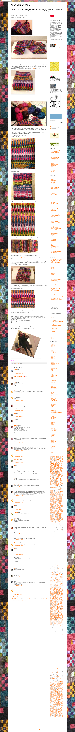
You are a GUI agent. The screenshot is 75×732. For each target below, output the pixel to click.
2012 (52, 319)
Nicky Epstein (60, 629)
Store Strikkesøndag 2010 (56, 670)
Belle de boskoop (57, 473)
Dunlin (59, 509)
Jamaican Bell (58, 572)
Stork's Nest (59, 671)
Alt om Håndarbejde (58, 460)
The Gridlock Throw (59, 689)
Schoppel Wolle (53, 430)
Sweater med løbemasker (58, 684)
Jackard (53, 571)
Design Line (56, 499)
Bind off (54, 476)
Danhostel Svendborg (59, 497)
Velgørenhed (54, 704)
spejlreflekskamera (59, 666)
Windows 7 (51, 709)
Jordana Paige (52, 576)
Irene (53, 569)
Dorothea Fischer (52, 503)
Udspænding (56, 700)
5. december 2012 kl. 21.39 (18, 495)
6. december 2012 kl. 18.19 (18, 576)
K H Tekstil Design (59, 579)
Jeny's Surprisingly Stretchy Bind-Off (56, 574)
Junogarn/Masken (53, 398)
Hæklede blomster (59, 561)
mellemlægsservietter (59, 618)
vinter (60, 706)
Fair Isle (56, 517)
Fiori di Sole (59, 527)
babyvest (51, 471)
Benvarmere (53, 198)
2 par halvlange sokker (54, 241)
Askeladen (51, 465)
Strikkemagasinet (60, 677)
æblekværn (55, 713)
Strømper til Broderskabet (55, 152)
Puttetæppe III (53, 166)
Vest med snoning (53, 705)
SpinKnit (51, 667)
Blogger (39, 729)
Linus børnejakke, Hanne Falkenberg (57, 259)
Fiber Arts (52, 523)
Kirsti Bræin (52, 587)
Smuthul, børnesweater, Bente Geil (56, 228)
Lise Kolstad (60, 601)
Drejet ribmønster (58, 504)
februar (53, 332)
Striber (52, 674)
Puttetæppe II (53, 171)
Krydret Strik (60, 592)
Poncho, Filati (53, 216)
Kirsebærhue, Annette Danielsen (56, 250)
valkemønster (58, 703)
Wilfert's (52, 449)
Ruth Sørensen (53, 428)
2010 (52, 337)
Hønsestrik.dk (59, 563)
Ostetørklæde (53, 273)
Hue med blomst (53, 240)
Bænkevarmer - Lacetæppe (55, 157)
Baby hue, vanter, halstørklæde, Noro (56, 263)
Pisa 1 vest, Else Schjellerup (55, 222)
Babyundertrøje (56, 470)
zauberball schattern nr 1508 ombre (55, 712)
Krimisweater (55, 592)
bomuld (54, 482)
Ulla (14, 478)
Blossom (53, 481)
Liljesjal (51, 600)
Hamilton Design (53, 387)
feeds (62, 522)
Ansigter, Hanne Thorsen (55, 290)
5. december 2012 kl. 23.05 (18, 509)
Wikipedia (52, 448)
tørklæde (51, 700)
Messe (58, 619)
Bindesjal (58, 476)
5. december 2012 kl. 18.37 (18, 442)
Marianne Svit (53, 418)
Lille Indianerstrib (53, 180)
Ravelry (52, 425)
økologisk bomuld (53, 716)
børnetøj (61, 486)
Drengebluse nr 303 (53, 505)
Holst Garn (52, 392)
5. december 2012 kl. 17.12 (18, 379)
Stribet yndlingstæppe (54, 151)
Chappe (56, 491)
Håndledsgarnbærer (52, 565)
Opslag (52, 126)
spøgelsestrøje (52, 668)
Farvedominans (59, 520)
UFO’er (15, 61)
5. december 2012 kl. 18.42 (18, 450)
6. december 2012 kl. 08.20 (18, 533)
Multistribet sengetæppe (59, 625)
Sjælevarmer (53, 234)
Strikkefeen (52, 436)
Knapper (56, 587)
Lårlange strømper (54, 153)
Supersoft (55, 682)
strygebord (55, 680)
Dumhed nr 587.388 (53, 509)
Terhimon (54, 689)
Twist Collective (53, 441)
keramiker (60, 584)
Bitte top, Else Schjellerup (55, 229)
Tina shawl (59, 692)
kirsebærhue (61, 585)
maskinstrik (60, 614)
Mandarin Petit (59, 607)
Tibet (62, 691)
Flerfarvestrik (51, 528)
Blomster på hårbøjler (54, 217)
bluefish (57, 481)
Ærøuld (62, 715)
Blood (55, 480)
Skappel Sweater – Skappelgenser (57, 321)
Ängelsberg (54, 715)
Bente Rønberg (53, 352)
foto (56, 529)
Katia (56, 584)
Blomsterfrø (51, 480)
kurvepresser (52, 594)
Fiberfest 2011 (57, 523)
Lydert (15, 419)
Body (50, 482)
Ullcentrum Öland (55, 702)
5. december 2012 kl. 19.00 (18, 462)
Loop (50, 603)
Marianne (15, 369)
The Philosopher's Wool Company (56, 439)
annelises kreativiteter (17, 498)
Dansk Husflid (53, 364)
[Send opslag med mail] (21, 363)
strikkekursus (55, 677)
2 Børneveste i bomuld (54, 247)
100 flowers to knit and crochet (54, 456)
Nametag (58, 627)
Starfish (57, 668)
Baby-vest (52, 162)
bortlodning (57, 482)
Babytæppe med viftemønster (55, 156)
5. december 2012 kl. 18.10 (18, 416)
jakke (50, 572)
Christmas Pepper (52, 494)
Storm (58, 672)
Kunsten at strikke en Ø (53, 593)
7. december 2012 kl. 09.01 (18, 585)
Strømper (52, 253)
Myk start (60, 626)
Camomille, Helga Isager (55, 186)
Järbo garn (54, 579)
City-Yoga (61, 494)
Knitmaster (60, 587)
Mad (56, 605)
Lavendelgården (53, 411)
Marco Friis (51, 610)
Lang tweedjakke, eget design (55, 298)
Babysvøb (60, 469)
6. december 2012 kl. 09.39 (18, 545)
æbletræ (51, 715)
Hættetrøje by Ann (53, 562)
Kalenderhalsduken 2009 (55, 246)
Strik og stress (53, 675)
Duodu (52, 369)
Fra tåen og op (55, 530)
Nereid (51, 629)
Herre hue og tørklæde (54, 194)
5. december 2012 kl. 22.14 (18, 502)
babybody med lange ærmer (58, 467)
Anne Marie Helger (59, 462)
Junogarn (59, 578)
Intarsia (56, 568)
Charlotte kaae (16, 542)
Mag (59, 605)
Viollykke (51, 707)
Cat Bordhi (52, 357)
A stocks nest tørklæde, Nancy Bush (56, 238)
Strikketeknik (51, 680)
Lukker (58, 604)
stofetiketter (60, 669)
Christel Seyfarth (53, 359)
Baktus (52, 232)
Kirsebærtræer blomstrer (54, 586)
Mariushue (59, 612)
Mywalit (51, 627)
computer (52, 495)
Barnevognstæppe (54, 472)
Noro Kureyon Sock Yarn (57, 632)
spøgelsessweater (59, 667)
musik (56, 626)
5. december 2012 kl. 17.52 (18, 392)
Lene (55, 599)
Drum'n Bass (59, 507)
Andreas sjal (61, 461)
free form (56, 531)
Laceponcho (51, 596)
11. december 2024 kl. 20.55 (18, 594)
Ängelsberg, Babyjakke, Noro (55, 262)
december (53, 320)
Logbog (55, 602)
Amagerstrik (52, 344)
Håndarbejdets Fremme (54, 395)
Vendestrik (58, 704)
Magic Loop (55, 606)
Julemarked (53, 329)
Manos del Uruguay (56, 608)
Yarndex (52, 452)
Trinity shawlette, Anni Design (55, 215)
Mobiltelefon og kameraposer (55, 235)
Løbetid (62, 604)
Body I (52, 172)
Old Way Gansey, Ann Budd (55, 187)
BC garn (59, 472)
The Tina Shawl (55, 691)
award (55, 466)
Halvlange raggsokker (54, 233)
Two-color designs (52, 698)
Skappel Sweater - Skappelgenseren (56, 150)
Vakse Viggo (53, 211)
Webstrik (52, 447)
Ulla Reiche (16, 526)
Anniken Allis (60, 463)
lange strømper (54, 598)
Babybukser (52, 266)
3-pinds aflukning (55, 457)
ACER (59, 458)
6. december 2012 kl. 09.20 (18, 539)
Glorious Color (53, 386)
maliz (15, 382)
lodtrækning (51, 602)
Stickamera (52, 435)
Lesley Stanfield (59, 599)
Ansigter (51, 464)
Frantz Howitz (60, 530)
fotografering (60, 529)
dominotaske (59, 502)
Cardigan (51, 489)
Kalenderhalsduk (59, 581)
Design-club (53, 365)
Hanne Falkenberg (54, 388)
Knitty (51, 407)
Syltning (53, 686)
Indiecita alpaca (60, 567)
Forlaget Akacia (53, 380)
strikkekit (51, 677)
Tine (50, 693)
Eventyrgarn (53, 371)
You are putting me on (53, 711)
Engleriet (51, 515)
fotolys (51, 530)
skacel (52, 431)
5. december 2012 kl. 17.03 (18, 373)
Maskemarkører (55, 614)
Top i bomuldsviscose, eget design (56, 299)
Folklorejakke (59, 528)
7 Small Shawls (55, 458)
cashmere (57, 490)
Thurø (59, 691)
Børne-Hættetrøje (53, 210)
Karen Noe (52, 401)
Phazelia (52, 423)
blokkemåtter (51, 479)
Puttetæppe (52, 268)
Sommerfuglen (53, 434)
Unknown (15, 453)
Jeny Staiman (60, 573)
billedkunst (59, 475)
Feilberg (52, 374)
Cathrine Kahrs (53, 358)
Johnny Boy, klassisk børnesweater (56, 203)
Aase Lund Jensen (57, 717)
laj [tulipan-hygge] (17, 484)
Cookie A (56, 495)
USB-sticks (60, 702)
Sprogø (54, 667)
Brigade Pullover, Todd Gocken (56, 220)
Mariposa (55, 612)
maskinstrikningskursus (55, 616)
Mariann (62, 610)
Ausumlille (51, 466)
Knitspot (52, 406)
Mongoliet (51, 624)
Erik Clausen (55, 515)
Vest (62, 704)
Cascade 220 (52, 490)
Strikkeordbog (60, 678)
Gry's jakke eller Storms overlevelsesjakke (54, 165)
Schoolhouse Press (54, 429)
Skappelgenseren (52, 658)
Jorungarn (57, 576)
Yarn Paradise (53, 451)
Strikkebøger (51, 676)
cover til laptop (55, 496)
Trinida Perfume (60, 695)
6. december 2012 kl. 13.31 (18, 554)
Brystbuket (52, 244)
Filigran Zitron (58, 525)
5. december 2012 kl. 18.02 (18, 400)
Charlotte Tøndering (54, 492)
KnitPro (51, 588)
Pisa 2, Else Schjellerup (54, 221)
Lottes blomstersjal (53, 604)
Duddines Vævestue (54, 368)
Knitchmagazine (53, 404)
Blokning (56, 479)
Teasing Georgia (53, 688)
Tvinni (53, 697)
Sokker (56, 664)
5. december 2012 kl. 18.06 (18, 410)
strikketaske (59, 679)
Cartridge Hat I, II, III (54, 195)
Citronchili (57, 494)
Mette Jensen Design (56, 620)
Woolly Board (60, 709)
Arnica (52, 350)
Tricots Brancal (55, 695)
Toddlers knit (60, 693)
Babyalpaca (59, 466)
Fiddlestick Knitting (57, 524)
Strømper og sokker (55, 324)
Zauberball (59, 711)
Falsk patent (60, 517)
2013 (52, 317)
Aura (61, 465)
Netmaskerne (53, 422)
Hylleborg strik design (54, 394)
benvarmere (51, 475)
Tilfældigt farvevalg (53, 692)
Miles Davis (60, 621)
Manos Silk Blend (59, 609)
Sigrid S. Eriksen (16, 459)
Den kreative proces (59, 498)
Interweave (60, 568)
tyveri (58, 698)
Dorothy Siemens (58, 503)
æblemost (60, 713)
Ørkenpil (59, 716)
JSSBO (51, 577)
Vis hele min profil (58, 47)
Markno (52, 419)
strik (54, 674)
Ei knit (52, 370)
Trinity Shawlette (58, 696)
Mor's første (56, 624)
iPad (50, 569)
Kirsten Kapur (61, 586)
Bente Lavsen (54, 474)
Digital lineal (51, 500)
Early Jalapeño (56, 510)
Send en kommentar (16, 596)
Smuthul (58, 662)
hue (55, 558)
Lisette (15, 403)
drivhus (58, 505)
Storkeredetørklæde (53, 672)
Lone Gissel (60, 602)
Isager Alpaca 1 (60, 569)
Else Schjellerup (59, 513)
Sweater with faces (59, 685)
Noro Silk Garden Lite (60, 633)
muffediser (51, 625)
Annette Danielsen (53, 463)
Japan (62, 572)
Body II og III (53, 170)
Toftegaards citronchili (53, 694)
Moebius (54, 623)
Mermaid (51, 619)
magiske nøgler (22, 257)
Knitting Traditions (52, 589)
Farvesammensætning (53, 522)
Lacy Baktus (56, 596)
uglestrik (51, 701)
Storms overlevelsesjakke (59, 673)
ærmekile (58, 715)
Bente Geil (52, 351)
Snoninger (54, 663)
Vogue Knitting (61, 707)
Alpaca (52, 460)
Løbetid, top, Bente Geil (54, 227)
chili (58, 492)
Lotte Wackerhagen (60, 603)
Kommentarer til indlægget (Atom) (20, 600)
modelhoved (55, 622)
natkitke (62, 627)
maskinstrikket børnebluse (53, 615)
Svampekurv (58, 683)
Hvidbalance (57, 560)
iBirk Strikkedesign (55, 566)
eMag (50, 514)
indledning (52, 568)
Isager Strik (57, 570)
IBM (59, 566)
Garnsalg (52, 383)
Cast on (61, 490)
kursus (62, 593)
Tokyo (58, 694)
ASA (61, 464)
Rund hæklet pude (54, 252)
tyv (56, 698)
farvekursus (51, 521)
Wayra (56, 708)
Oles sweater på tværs (54, 192)
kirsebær (56, 585)
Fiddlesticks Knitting (54, 375)
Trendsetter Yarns (53, 440)
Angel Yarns (53, 347)
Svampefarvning (53, 683)
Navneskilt (52, 245)
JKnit (50, 575)
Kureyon (58, 593)
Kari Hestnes (52, 583)
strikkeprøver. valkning (53, 679)
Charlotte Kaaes (25, 64)
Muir (54, 625)
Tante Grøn (61, 687)
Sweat (52, 684)
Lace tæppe (60, 595)
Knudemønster (55, 591)
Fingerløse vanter (53, 239)
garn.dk (52, 381)
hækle (54, 561)
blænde (61, 481)
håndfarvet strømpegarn (58, 564)
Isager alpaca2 (53, 570)
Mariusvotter (51, 613)
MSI (60, 624)
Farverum (59, 521)
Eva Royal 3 (55, 516)
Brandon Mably (53, 356)
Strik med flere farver (59, 674)
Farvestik (58, 522)
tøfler (51, 699)
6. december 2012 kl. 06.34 (18, 515)
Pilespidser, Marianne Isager (55, 291)
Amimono (51, 461)
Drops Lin (54, 507)
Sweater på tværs (52, 685)
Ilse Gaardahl (55, 567)
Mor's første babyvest (54, 159)
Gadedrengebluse (53, 179)
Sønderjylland (51, 687)
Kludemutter (16, 425)
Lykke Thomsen (16, 390)
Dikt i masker (61, 500)
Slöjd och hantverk (54, 433)
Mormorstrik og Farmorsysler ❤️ (19, 376)
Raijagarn (52, 424)
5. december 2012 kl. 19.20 (18, 475)
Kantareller (60, 582)
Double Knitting (52, 504)
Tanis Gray (56, 687)
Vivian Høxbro (53, 445)
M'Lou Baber (52, 605)
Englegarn (60, 514)
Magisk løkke (61, 606)
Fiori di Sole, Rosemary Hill (55, 189)
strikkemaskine (53, 678)
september (53, 331)
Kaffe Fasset (52, 580)
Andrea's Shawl (56, 461)
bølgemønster (55, 486)
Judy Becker (55, 577)
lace (55, 595)
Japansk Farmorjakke (54, 573)
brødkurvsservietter (52, 485)
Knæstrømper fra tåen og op (55, 214)
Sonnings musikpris (52, 666)
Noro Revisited (54, 633)
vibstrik (15, 574)
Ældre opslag (45, 598)
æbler (56, 714)
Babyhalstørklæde (52, 468)
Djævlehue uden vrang (58, 501)
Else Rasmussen (53, 513)
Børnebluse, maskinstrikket (55, 223)
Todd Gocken (54, 693)
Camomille (58, 487)
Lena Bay (51, 599)
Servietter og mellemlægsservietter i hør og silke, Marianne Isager (56, 294)
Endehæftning (55, 514)
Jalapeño (53, 572)
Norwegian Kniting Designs (55, 634)
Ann (14, 465)
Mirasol (51, 622)
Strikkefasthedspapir (58, 676)
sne (51, 663)
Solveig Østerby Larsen (53, 665)
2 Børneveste (53, 193)
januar (53, 334)
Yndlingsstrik (60, 710)
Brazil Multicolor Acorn (56, 483)
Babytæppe (51, 470)
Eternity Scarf (53, 209)
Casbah (60, 489)
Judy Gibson (60, 577)
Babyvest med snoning (54, 167)
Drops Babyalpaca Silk (56, 506)
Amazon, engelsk (53, 345)
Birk (61, 476)
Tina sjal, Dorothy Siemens (55, 226)
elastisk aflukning (56, 511)
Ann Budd (52, 462)
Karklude (57, 583)
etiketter (51, 516)
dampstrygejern (52, 497)
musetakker (52, 626)
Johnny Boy (54, 575)
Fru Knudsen (16, 512)
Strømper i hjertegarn (54, 280)
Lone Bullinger (53, 413)
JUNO (55, 578)
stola (50, 670)
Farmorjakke (57, 519)
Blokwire (60, 479)
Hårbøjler (58, 565)
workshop (56, 710)
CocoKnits (52, 362)
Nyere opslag (14, 598)
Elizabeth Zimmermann (59, 512)
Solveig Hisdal (60, 664)
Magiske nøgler (53, 607)
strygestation (60, 680)
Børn (58, 486)
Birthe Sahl (51, 477)
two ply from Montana (59, 697)
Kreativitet (51, 592)
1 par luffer (52, 278)
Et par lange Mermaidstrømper (55, 281)
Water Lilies (52, 708)
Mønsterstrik (54, 627)
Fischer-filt (52, 377)
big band (55, 475)
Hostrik (52, 393)
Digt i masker (56, 500)
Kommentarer (53, 128)
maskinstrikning (60, 615)
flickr (55, 528)
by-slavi (51, 486)
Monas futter (60, 623)
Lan (59, 596)
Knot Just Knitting (53, 410)
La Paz (52, 595)
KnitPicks (52, 405)
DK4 (50, 502)
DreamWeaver (53, 367)
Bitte (54, 477)
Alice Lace (53, 459)
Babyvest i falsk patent (54, 169)
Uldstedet (59, 701)
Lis (14, 437)
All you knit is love (60, 459)
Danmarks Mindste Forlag (55, 363)
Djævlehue (52, 163)
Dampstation (60, 496)
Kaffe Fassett (53, 399)
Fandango (58, 518)
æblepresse (51, 714)
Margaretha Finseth (56, 610)
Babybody (51, 467)
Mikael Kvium (55, 621)
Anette (15, 413)
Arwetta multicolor (56, 464)
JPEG (61, 576)
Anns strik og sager (20, 5)
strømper (56, 681)
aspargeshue (56, 465)
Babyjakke (52, 267)
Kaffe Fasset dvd (59, 580)
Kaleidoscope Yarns (54, 400)
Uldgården (52, 442)
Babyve (61, 470)
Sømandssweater (58, 686)
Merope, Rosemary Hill (54, 188)
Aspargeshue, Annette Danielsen (56, 251)
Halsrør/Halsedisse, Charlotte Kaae (56, 178)
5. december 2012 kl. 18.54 (18, 456)
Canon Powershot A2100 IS (58, 488)
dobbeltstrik (54, 502)
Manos (51, 608)
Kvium (62, 594)
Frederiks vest (52, 531)
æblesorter (60, 714)
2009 (52, 338)
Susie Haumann (60, 682)
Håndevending (52, 564)
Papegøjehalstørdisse (54, 158)
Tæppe (62, 698)
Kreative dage (60, 591)
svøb (62, 683)
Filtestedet (52, 376)
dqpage (15, 518)
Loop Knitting (54, 603)
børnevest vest (53, 487)
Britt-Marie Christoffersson (57, 484)
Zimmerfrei (51, 713)
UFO (60, 700)
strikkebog (59, 675)
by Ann (58, 485)
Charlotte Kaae (60, 491)
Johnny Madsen (59, 575)
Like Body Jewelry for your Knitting (56, 412)
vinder (57, 706)
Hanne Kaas (53, 389)
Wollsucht (55, 709)
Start (29, 598)
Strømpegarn (51, 681)
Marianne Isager (53, 417)
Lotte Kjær (52, 416)
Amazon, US (53, 346)
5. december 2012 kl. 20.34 (18, 486)
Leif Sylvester (60, 598)
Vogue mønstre (53, 446)
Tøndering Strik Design (57, 699)
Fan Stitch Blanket (52, 518)
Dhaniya (32, 64)
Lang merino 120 (55, 597)
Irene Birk (56, 569)
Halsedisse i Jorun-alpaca (55, 208)
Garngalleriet (53, 382)
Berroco (52, 353)
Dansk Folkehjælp (52, 498)
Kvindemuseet (58, 594)
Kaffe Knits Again (52, 581)
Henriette (15, 588)
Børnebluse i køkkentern (54, 269)
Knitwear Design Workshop (56, 590)
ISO (61, 570)
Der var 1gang (52, 499)
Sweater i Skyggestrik (54, 284)
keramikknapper (52, 585)
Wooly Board (51, 710)
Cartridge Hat (56, 489)
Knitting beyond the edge (57, 588)
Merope (55, 619)
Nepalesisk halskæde (58, 628)
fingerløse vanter (55, 526)
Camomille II (53, 183)
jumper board (51, 578)
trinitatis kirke (52, 696)
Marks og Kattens (56, 613)
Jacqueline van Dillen (58, 571)
